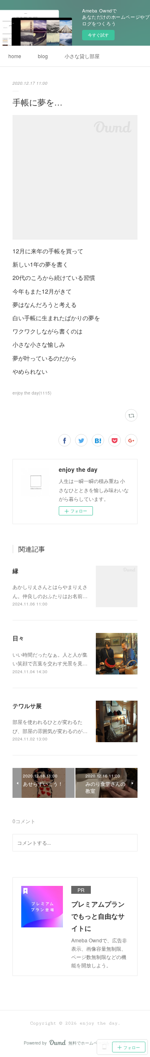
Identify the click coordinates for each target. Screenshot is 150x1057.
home (14, 55)
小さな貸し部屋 (82, 55)
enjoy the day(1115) (31, 393)
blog (43, 55)
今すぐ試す (98, 35)
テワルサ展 (27, 705)
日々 (18, 638)
